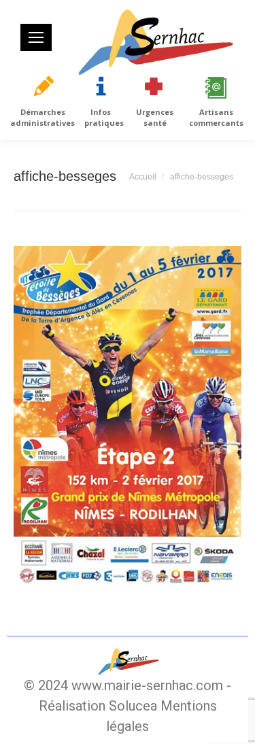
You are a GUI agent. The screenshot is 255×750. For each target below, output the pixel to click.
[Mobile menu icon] (36, 37)
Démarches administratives (42, 117)
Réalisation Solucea (98, 706)
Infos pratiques (104, 117)
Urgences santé (154, 117)
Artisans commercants (216, 117)
